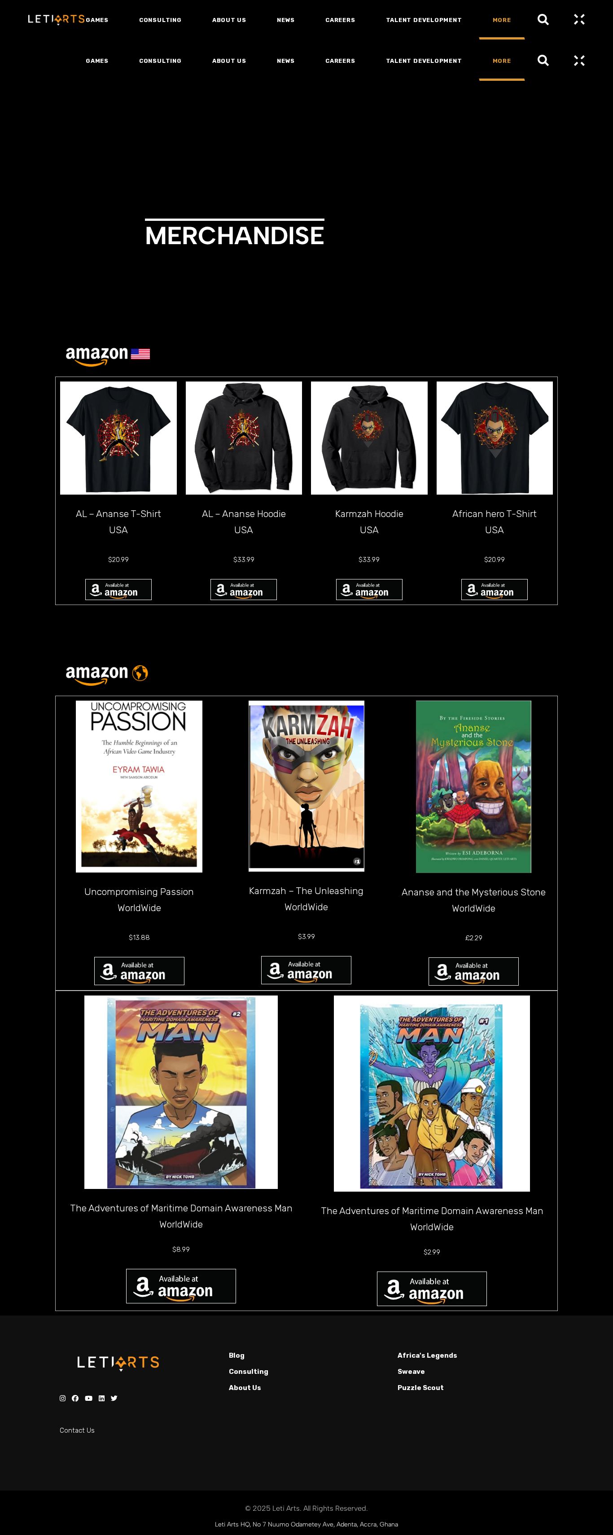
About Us (245, 1388)
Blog (237, 1355)
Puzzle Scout (421, 1388)
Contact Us (77, 1430)
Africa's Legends (427, 1355)
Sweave (411, 1372)
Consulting (248, 1372)
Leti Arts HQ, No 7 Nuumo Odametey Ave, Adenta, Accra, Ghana (306, 1524)
